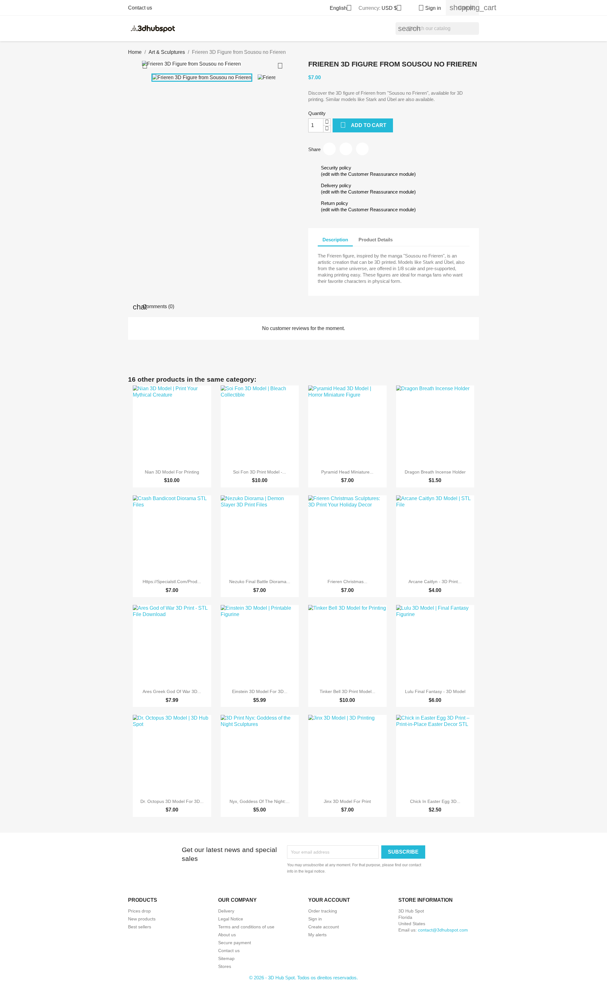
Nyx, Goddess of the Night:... (260, 801)
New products (142, 918)
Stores (224, 966)
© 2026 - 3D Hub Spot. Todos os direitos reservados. (303, 977)
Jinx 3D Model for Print (347, 801)
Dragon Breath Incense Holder (435, 471)
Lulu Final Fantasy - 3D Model (435, 691)
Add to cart (363, 125)
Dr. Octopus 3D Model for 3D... (172, 801)
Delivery (226, 910)
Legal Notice (230, 918)
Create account (323, 926)
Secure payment (234, 942)
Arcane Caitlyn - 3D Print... (435, 581)
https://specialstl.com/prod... (172, 581)
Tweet (346, 149)
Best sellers (139, 926)
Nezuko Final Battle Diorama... (259, 581)
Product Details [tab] (376, 239)
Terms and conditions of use (246, 926)
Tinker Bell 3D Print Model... (347, 691)
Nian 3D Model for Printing (172, 471)
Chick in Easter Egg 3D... (435, 801)
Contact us (140, 7)
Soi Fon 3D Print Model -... (259, 471)
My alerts (317, 934)
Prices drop (139, 910)
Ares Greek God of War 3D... (172, 691)
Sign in (315, 918)
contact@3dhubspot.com (443, 929)
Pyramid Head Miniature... (347, 471)
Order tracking (322, 910)
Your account (329, 900)
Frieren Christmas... (347, 581)
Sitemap (226, 958)
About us (227, 934)
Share (329, 149)
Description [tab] (335, 239)
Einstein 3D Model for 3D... (259, 691)
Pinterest (362, 149)
